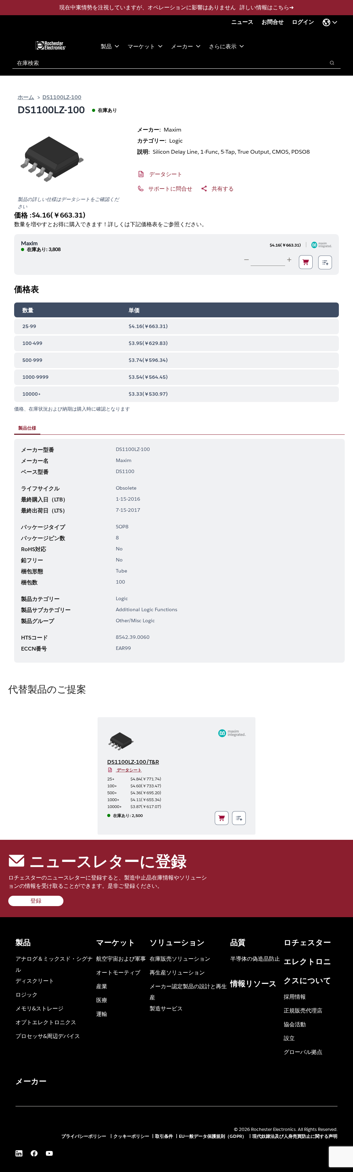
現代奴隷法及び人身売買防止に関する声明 (294, 1136)
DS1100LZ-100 (61, 97)
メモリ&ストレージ (39, 1008)
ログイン (303, 22)
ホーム (26, 97)
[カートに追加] (306, 262)
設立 (289, 1038)
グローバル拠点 (303, 1051)
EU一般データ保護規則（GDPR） (212, 1136)
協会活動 (295, 1024)
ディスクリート (35, 980)
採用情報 (295, 996)
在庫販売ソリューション (180, 958)
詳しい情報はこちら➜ (267, 7)
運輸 (101, 1013)
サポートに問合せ (170, 188)
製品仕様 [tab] (27, 428)
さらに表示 (222, 46)
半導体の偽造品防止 (255, 958)
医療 (101, 1000)
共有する (223, 188)
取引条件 (164, 1136)
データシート (165, 174)
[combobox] (165, 63)
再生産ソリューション (177, 972)
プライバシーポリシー (84, 1136)
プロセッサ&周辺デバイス (48, 1035)
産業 (101, 986)
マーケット (141, 46)
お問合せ (273, 22)
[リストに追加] (325, 262)
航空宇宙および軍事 (121, 958)
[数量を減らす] (246, 259)
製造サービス (166, 1008)
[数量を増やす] (289, 259)
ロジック (27, 994)
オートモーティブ (118, 972)
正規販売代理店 (303, 1010)
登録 (35, 900)
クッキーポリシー (131, 1136)
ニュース (242, 22)
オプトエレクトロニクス (46, 1022)
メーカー (182, 46)
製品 (106, 46)
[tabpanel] (179, 551)
